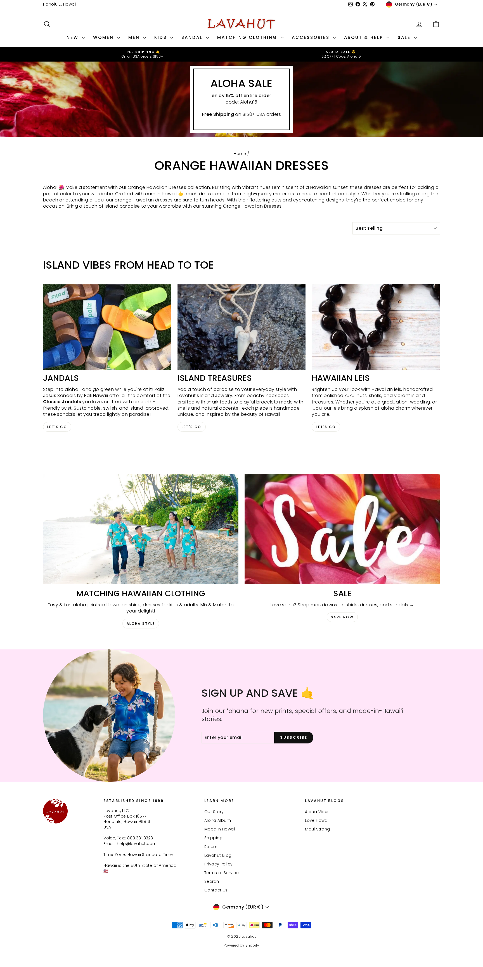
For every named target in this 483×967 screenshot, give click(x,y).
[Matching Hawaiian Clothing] (140, 529)
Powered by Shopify (241, 945)
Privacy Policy (218, 864)
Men (135, 37)
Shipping (213, 838)
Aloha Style (141, 623)
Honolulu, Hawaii (60, 4)
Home (240, 153)
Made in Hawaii (220, 829)
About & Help (364, 37)
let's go (192, 426)
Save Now (342, 617)
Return (210, 846)
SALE (405, 37)
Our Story (214, 812)
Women (104, 37)
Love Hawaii (317, 820)
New (73, 37)
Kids (161, 37)
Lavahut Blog (218, 855)
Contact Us (216, 890)
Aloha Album (217, 820)
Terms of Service (221, 873)
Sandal (193, 37)
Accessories (312, 37)
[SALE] (342, 529)
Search (211, 881)
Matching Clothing (248, 37)
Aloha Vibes (317, 812)
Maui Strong (317, 829)
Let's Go (57, 426)
